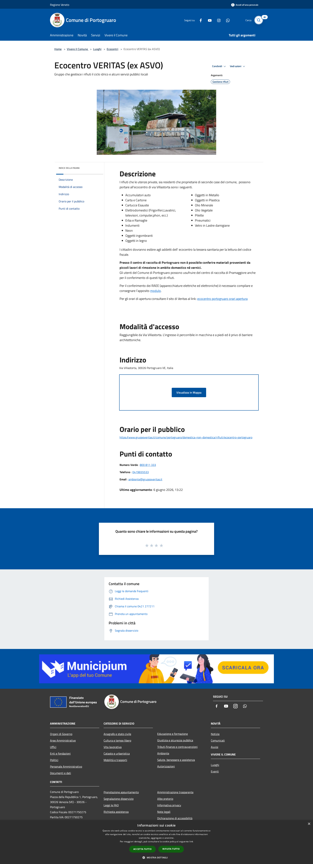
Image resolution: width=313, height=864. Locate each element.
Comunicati (218, 740)
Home (58, 49)
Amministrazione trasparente (175, 792)
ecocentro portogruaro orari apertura (222, 298)
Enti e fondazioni (60, 753)
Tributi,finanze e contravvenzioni (177, 747)
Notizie (215, 734)
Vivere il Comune (78, 49)
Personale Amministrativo (66, 766)
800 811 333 (148, 465)
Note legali (163, 812)
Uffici (53, 747)
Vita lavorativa (113, 747)
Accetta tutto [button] (142, 849)
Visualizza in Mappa (188, 392)
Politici (54, 760)
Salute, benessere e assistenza (176, 760)
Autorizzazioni (166, 766)
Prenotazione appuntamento (121, 792)
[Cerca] (258, 20)
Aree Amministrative (63, 740)
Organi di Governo (61, 734)
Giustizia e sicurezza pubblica (175, 740)
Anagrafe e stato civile (117, 734)
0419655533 (140, 472)
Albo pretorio (165, 799)
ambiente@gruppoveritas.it (145, 479)
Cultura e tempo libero (117, 740)
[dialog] (156, 842)
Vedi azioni (236, 66)
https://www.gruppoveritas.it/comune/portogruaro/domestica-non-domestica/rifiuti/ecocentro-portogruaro (186, 437)
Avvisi (214, 747)
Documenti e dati (60, 773)
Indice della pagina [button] (69, 168)
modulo (155, 290)
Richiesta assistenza (116, 812)
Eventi (215, 771)
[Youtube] (208, 20)
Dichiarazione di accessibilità (174, 818)
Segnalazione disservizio (118, 799)
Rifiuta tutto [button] (171, 848)
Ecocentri (112, 49)
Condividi (217, 66)
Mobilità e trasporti (115, 760)
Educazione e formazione (172, 734)
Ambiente (163, 753)
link (191, 841)
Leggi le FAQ (111, 805)
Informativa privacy (169, 805)
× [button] (309, 824)
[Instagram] (217, 20)
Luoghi (97, 49)
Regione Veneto (59, 5)
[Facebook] (199, 20)
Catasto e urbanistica (117, 753)
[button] (156, 857)
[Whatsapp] (226, 20)
